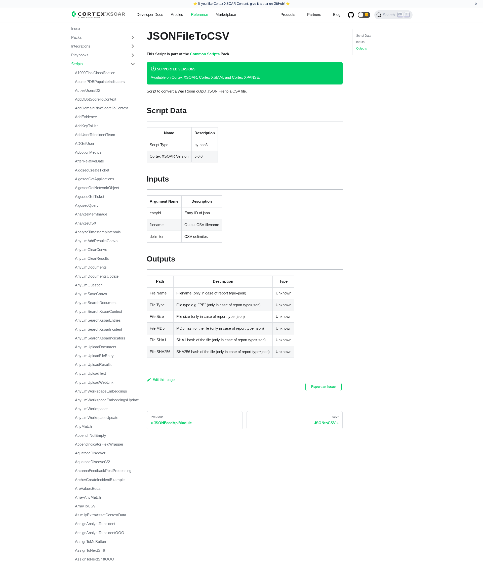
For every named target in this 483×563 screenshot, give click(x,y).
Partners (314, 14)
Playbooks (80, 55)
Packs (76, 37)
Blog (336, 14)
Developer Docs (150, 14)
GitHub (279, 4)
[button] (364, 15)
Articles (177, 14)
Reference (199, 14)
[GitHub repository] (351, 15)
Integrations (80, 46)
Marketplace (226, 14)
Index (75, 28)
